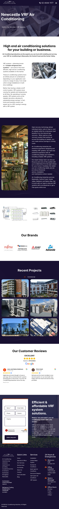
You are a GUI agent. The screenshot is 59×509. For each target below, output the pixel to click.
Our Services (11, 27)
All (25, 277)
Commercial (31, 277)
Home (4, 27)
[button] (56, 3)
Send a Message (51, 479)
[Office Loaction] (45, 467)
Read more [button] (34, 382)
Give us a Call (51, 461)
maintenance (39, 174)
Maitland (39, 181)
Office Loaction (51, 468)
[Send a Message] (45, 478)
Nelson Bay (48, 181)
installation (40, 172)
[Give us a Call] (45, 460)
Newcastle (35, 179)
